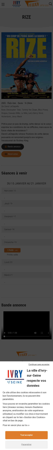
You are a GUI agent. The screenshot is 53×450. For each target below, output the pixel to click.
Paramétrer (26, 444)
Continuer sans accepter (39, 364)
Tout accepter (26, 435)
